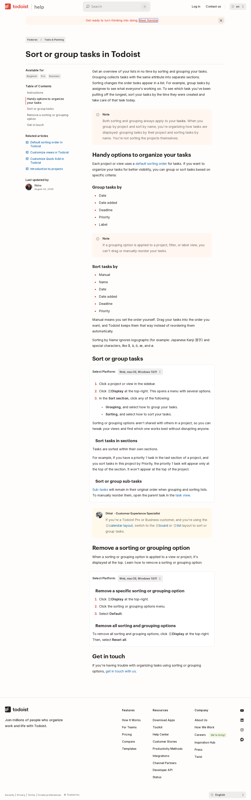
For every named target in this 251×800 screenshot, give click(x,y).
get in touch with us (121, 671)
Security (9, 795)
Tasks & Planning (54, 39)
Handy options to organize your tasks (45, 100)
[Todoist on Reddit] (242, 740)
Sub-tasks (100, 489)
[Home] (16, 6)
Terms (31, 795)
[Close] (221, 20)
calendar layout (121, 525)
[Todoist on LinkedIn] (242, 721)
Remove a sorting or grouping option (47, 116)
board (163, 525)
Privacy (21, 795)
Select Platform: (104, 371)
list (179, 525)
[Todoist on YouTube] (242, 711)
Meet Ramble (148, 20)
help (39, 7)
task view (182, 495)
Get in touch (35, 124)
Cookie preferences (49, 795)
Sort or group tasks (40, 108)
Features (32, 39)
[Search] (144, 6)
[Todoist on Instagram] (242, 730)
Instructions (35, 92)
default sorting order (151, 164)
